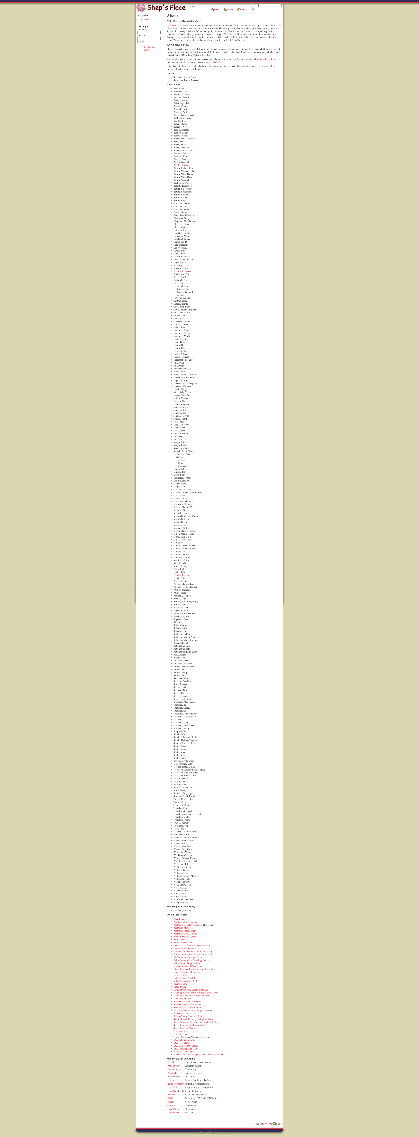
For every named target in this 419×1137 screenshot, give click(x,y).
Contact (243, 9)
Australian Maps (181, 927)
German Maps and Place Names (188, 966)
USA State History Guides (185, 1045)
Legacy (170, 1080)
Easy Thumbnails (175, 1090)
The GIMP (172, 1087)
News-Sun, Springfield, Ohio (187, 1007)
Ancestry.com (179, 918)
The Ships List (180, 1033)
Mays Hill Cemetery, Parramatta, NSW (191, 995)
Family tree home (241, 5)
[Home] (161, 11)
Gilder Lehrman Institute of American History (195, 969)
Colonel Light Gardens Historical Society (192, 951)
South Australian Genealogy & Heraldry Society (196, 1022)
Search (147, 19)
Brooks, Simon (180, 165)
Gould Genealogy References (186, 971)
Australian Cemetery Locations (188, 924)
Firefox (170, 1101)
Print (270, 1123)
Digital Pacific (174, 1069)
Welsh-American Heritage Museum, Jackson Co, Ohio (199, 1054)
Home (192, 6)
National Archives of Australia (187, 1001)
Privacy (248, 58)
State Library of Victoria (185, 1028)
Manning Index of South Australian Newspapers (196, 992)
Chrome (171, 1105)
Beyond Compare (175, 1083)
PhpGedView (173, 1065)
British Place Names (183, 942)
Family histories (221, 5)
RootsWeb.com (180, 1013)
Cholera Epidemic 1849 (184, 948)
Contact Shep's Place (213, 61)
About (195, 1132)
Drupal (170, 1062)
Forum (230, 9)
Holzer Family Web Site (184, 977)
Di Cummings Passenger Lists (187, 957)
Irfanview (171, 1094)
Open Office (173, 1108)
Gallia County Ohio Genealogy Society (191, 960)
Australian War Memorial (185, 933)
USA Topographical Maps (185, 1048)
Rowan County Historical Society (189, 1016)
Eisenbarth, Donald (182, 271)
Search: (254, 5)
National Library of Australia (187, 1004)
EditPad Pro (173, 1076)
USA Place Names (182, 1042)
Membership (262, 58)
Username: (143, 29)
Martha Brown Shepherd (178, 25)
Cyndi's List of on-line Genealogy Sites (192, 945)
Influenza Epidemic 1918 (185, 980)
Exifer (170, 1098)
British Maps (179, 939)
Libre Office (173, 1112)
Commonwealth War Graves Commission (192, 954)
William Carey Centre (183, 1051)
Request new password (149, 48)
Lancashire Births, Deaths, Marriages (191, 989)
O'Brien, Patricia (181, 575)
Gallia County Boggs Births (186, 963)
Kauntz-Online (180, 983)
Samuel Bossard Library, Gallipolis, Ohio (193, 1019)
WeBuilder (172, 1072)
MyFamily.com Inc (182, 998)
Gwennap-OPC (180, 974)
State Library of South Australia (188, 1025)
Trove (176, 1036)
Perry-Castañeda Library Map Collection (192, 1010)
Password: (142, 35)
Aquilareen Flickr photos (185, 921)
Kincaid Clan (179, 986)
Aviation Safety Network (184, 936)
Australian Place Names (184, 930)
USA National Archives (184, 1039)
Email (262, 1123)
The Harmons (179, 1030)
